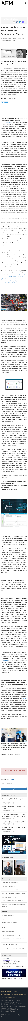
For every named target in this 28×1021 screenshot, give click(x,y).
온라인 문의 (15, 994)
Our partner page (5, 660)
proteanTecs (9, 122)
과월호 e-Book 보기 (7, 857)
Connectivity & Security (12, 19)
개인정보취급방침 (5, 994)
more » (24, 927)
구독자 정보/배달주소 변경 (8, 997)
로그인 (12, 779)
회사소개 (14, 991)
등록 (14, 789)
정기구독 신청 (22, 994)
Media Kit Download (6, 991)
